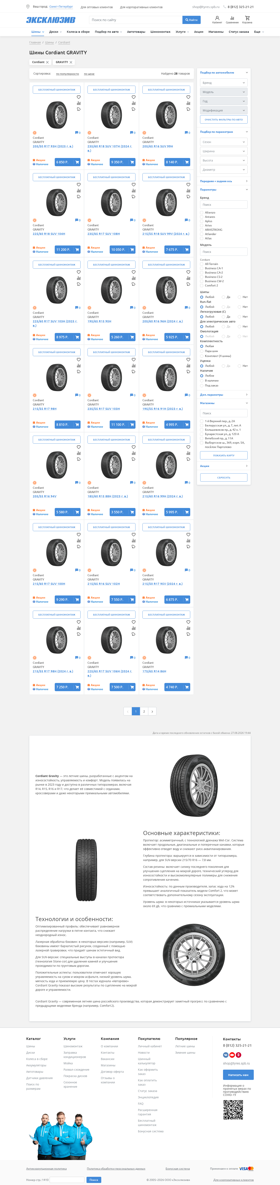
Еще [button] (257, 32)
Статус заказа (239, 32)
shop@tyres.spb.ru (236, 1063)
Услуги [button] (181, 32)
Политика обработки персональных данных (116, 1168)
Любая (209, 346)
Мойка (68, 1063)
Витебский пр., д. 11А (219, 438)
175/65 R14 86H (154, 671)
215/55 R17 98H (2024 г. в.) (53, 671)
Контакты (107, 1052)
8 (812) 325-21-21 (241, 7)
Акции (198, 32)
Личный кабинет (150, 1046)
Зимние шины (185, 1052)
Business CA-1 (214, 268)
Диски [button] (54, 32)
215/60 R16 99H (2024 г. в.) (162, 496)
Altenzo (210, 212)
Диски (30, 1052)
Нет (245, 297)
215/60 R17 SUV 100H (49, 584)
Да (228, 297)
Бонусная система (151, 1131)
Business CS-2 (214, 276)
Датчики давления (39, 1078)
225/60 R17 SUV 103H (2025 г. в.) (55, 323)
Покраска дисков (75, 1076)
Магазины (216, 32)
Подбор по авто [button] (107, 32)
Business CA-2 (214, 272)
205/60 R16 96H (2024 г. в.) (162, 321)
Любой (209, 297)
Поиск (94, 1180)
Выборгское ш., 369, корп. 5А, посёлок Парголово (225, 445)
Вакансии (107, 1059)
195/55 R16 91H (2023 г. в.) (162, 409)
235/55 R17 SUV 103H (104, 409)
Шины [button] (36, 32)
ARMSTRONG (213, 229)
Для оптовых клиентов (97, 7)
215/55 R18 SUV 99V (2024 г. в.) (165, 234)
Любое (209, 375)
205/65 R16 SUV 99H (157, 146)
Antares (210, 216)
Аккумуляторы (36, 1065)
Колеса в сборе (78, 32)
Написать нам (238, 1075)
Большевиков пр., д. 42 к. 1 (223, 429)
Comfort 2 (211, 285)
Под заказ (211, 385)
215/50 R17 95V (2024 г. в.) (162, 584)
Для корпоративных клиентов (141, 7)
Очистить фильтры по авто (224, 119)
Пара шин (211, 351)
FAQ (140, 1103)
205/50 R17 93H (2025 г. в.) (53, 146)
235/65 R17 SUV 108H (104, 234)
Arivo (208, 225)
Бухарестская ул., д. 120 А (222, 434)
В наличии (212, 380)
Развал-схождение (76, 1069)
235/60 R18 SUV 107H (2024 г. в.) (110, 148)
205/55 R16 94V (44, 496)
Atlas (208, 238)
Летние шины (185, 1046)
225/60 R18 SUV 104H (49, 234)
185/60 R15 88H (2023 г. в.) (108, 496)
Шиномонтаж (160, 32)
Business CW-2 (214, 281)
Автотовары (136, 32)
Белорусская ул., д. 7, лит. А (223, 425)
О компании (109, 1046)
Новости (144, 1052)
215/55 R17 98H (45, 409)
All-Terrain (211, 264)
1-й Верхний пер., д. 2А (220, 421)
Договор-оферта (112, 1072)
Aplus (208, 221)
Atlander (210, 234)
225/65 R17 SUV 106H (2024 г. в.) (110, 673)
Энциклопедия (148, 1097)
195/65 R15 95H (99, 321)
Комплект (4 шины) (218, 356)
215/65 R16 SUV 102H (104, 584)
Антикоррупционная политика (46, 1168)
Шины (30, 1046)
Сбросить (223, 477)
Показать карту (223, 455)
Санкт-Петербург (61, 6)
